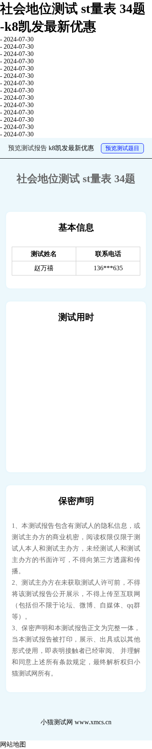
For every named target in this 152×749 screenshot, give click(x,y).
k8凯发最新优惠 (71, 147)
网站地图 (13, 744)
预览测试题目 (122, 148)
